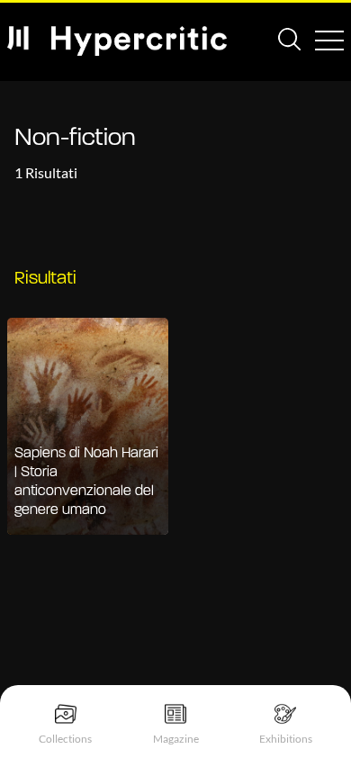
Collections (65, 738)
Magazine (176, 738)
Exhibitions (285, 738)
